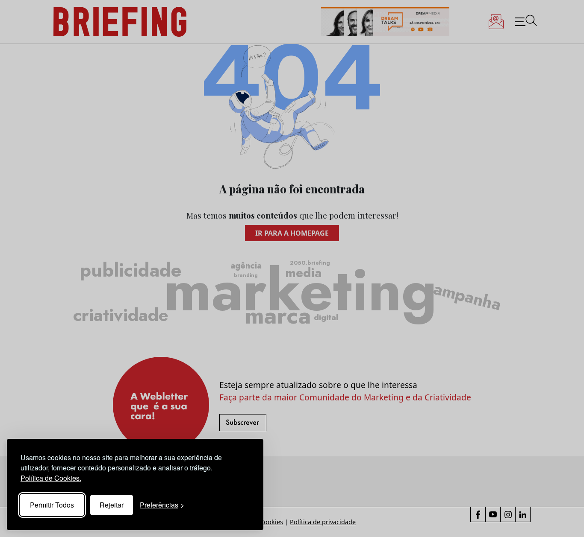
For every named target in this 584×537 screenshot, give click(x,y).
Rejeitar (112, 505)
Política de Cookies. (51, 478)
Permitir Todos (52, 505)
